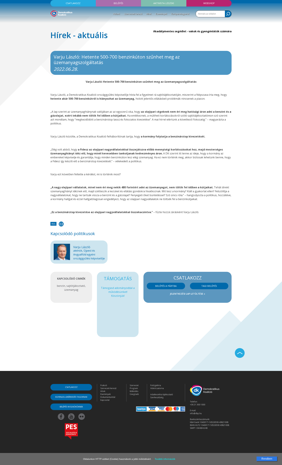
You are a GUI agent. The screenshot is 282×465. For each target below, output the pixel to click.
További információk (165, 459)
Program (134, 388)
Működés (134, 391)
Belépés (118, 3)
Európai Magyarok (180, 13)
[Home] (61, 13)
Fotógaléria (155, 385)
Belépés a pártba (166, 285)
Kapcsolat (105, 400)
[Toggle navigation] (52, 21)
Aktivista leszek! (163, 3)
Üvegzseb (134, 394)
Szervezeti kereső (133, 13)
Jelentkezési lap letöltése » (187, 293)
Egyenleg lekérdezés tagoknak (71, 397)
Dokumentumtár (108, 397)
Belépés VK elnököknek (71, 406)
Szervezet (134, 385)
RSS (53, 223)
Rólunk (116, 13)
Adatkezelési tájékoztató (161, 394)
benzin (61, 286)
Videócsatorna (157, 388)
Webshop (209, 3)
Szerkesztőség (156, 397)
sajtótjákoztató (75, 286)
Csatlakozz (73, 3)
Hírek (149, 13)
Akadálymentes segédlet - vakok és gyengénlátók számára (192, 31)
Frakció (103, 385)
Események (161, 13)
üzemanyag (71, 290)
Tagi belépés (209, 285)
